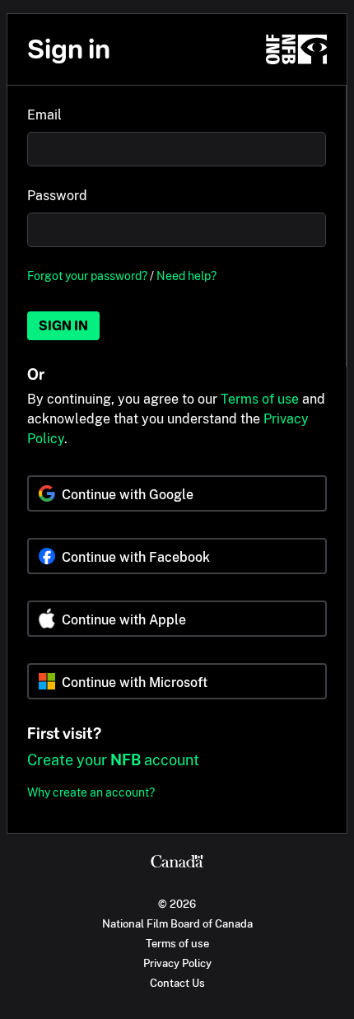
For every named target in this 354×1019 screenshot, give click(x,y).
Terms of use (260, 399)
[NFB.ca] (296, 49)
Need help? (186, 276)
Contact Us (177, 982)
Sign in (63, 326)
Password (57, 195)
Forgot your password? (87, 276)
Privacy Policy (177, 963)
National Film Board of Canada (177, 923)
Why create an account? (91, 792)
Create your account (113, 760)
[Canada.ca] (177, 863)
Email (44, 115)
